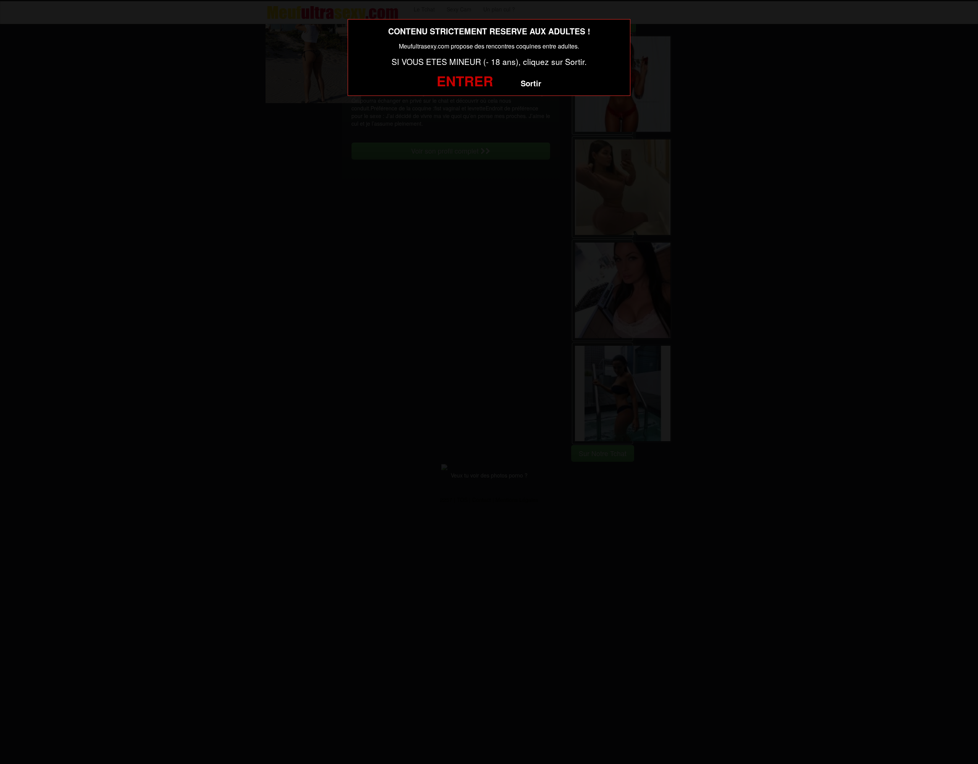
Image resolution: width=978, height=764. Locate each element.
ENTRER (465, 81)
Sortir (531, 83)
